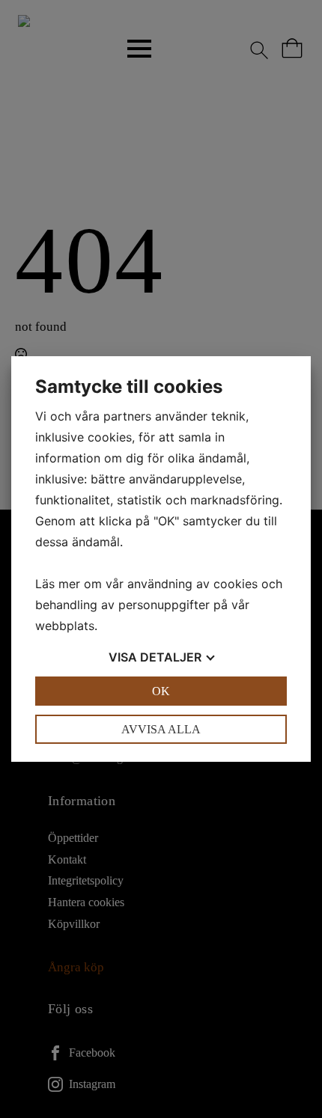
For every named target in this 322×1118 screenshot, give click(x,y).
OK (161, 691)
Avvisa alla (161, 729)
